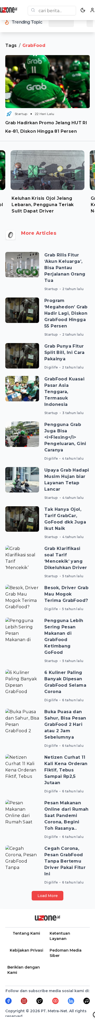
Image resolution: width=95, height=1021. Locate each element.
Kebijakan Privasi (26, 950)
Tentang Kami (26, 933)
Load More (47, 895)
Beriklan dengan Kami (23, 970)
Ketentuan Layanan (60, 936)
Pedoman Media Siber (66, 953)
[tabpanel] (47, 181)
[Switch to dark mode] (83, 10)
